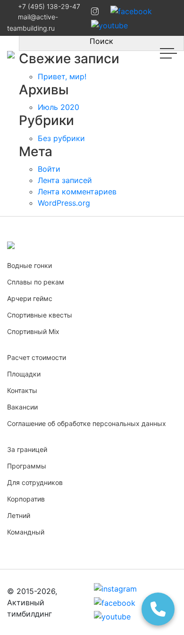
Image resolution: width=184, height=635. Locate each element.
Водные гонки (29, 265)
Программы (26, 466)
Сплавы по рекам (35, 282)
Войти (49, 169)
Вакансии (22, 407)
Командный (25, 532)
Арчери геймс (29, 298)
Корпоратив (26, 499)
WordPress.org (64, 203)
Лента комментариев (77, 191)
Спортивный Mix (33, 331)
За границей (27, 449)
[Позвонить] (158, 609)
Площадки (24, 374)
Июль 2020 (58, 107)
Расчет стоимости (36, 357)
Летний (18, 515)
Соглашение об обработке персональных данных (86, 423)
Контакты (22, 390)
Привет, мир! (62, 76)
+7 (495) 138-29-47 (49, 6)
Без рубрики (61, 138)
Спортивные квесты (39, 315)
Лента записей (65, 180)
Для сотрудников (35, 482)
